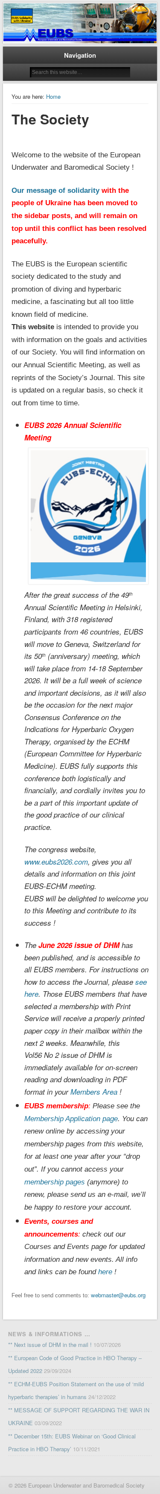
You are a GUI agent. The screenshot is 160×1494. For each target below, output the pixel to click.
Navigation (80, 55)
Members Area (93, 1092)
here (105, 1272)
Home (53, 96)
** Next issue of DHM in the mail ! (50, 1344)
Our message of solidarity (55, 190)
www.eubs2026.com (56, 861)
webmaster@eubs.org (118, 1295)
